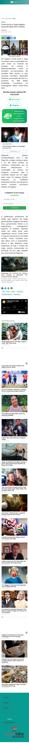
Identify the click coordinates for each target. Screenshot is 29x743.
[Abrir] (1, 2)
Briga (8, 291)
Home (2, 18)
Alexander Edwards (7, 294)
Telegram (15, 105)
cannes (13, 291)
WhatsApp (16, 99)
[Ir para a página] (14, 2)
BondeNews (8, 18)
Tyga (3, 291)
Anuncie (9, 719)
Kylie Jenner (17, 294)
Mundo (14, 18)
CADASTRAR (14, 208)
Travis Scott (20, 291)
